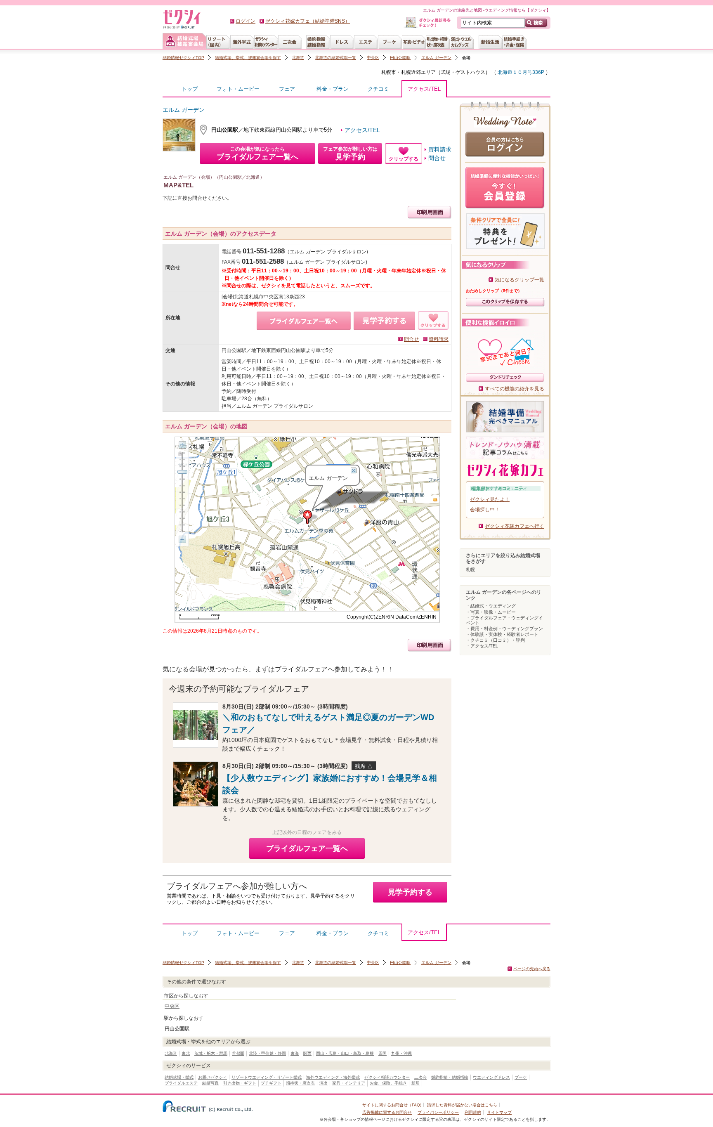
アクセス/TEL (424, 89)
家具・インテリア (348, 1083)
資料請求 (439, 149)
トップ (190, 89)
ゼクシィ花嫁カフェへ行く (514, 526)
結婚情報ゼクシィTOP (183, 57)
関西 (307, 1053)
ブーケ (521, 1077)
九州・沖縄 (401, 1053)
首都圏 (238, 1053)
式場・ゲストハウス (463, 72)
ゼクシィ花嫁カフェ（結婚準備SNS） (307, 21)
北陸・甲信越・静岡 (267, 1053)
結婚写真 (210, 1083)
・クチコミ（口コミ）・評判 (495, 640)
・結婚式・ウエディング (491, 605)
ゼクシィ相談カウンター (387, 1077)
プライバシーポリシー (438, 1112)
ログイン (245, 21)
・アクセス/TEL (482, 645)
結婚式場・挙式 (179, 1077)
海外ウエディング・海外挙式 (333, 1077)
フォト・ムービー (238, 89)
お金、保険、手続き (388, 1083)
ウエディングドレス (491, 1077)
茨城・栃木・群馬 (210, 1053)
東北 (186, 1053)
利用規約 (473, 1112)
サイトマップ (499, 1112)
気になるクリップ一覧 (519, 280)
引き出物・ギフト (239, 1083)
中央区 (373, 57)
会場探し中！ (485, 510)
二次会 (420, 1077)
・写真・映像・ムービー (491, 612)
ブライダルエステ (181, 1083)
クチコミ (378, 89)
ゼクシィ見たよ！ (490, 499)
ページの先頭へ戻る (531, 968)
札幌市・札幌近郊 (401, 72)
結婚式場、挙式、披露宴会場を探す (248, 57)
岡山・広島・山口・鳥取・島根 (345, 1053)
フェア (287, 89)
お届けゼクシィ (212, 1077)
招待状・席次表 (300, 1083)
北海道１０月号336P (520, 72)
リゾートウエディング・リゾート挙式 (266, 1077)
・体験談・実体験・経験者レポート (502, 634)
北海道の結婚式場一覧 (335, 57)
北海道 (298, 57)
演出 (323, 1083)
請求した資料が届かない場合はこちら (462, 1105)
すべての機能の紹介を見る (514, 389)
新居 (415, 1083)
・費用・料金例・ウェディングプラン (504, 628)
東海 (294, 1053)
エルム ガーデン (436, 57)
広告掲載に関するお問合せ (387, 1112)
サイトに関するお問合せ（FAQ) (391, 1105)
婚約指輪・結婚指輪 (449, 1077)
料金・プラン (332, 89)
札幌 (470, 569)
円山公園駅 (400, 57)
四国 (382, 1053)
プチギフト (271, 1083)
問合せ (437, 158)
